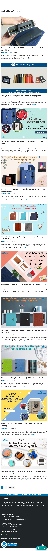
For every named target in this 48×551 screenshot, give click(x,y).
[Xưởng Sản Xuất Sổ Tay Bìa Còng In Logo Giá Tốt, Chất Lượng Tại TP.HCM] (24, 312)
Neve (2, 549)
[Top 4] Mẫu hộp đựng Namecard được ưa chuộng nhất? (21, 96)
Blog (35, 494)
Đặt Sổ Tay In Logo (28, 494)
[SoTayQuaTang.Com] (3, 1)
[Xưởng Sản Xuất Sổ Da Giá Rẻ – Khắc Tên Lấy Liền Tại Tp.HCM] (24, 266)
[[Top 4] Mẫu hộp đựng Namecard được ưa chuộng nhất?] (24, 78)
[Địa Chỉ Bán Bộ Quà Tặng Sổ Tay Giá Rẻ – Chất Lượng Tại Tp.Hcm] (24, 123)
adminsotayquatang (6, 98)
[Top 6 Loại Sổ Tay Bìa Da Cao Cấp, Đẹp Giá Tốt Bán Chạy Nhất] (24, 453)
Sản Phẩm (21, 494)
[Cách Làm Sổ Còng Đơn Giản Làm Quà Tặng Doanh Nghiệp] (24, 360)
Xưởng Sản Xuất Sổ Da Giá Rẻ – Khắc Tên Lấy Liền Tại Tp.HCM (23, 284)
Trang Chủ (9, 494)
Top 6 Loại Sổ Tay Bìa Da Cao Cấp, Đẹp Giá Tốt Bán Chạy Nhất (23, 471)
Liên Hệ (39, 494)
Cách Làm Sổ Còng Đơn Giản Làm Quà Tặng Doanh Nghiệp (22, 378)
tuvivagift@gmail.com (6, 52)
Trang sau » (11, 487)
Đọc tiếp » (27, 58)
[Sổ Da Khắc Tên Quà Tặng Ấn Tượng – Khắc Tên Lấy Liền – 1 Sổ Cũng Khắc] (24, 405)
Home (2, 7)
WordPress (11, 549)
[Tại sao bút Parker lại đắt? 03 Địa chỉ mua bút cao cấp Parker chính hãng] (24, 30)
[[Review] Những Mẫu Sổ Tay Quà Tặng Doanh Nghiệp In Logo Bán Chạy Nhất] (24, 171)
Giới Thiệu (15, 494)
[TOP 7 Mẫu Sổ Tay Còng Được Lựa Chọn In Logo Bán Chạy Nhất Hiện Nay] (24, 219)
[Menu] (45, 1)
